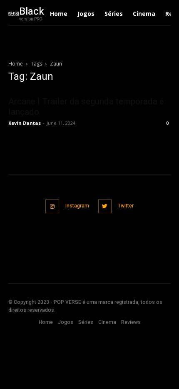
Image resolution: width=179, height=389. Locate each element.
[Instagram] (52, 206)
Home (15, 63)
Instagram (77, 206)
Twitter (126, 206)
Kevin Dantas (24, 123)
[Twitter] (105, 206)
